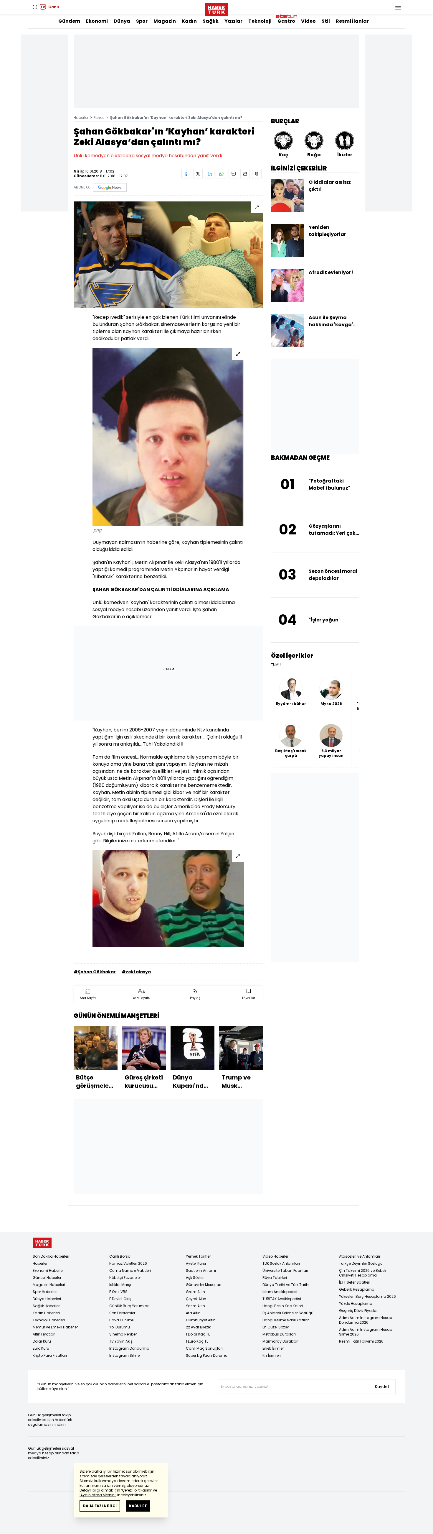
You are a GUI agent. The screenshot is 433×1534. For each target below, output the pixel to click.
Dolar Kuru (42, 1341)
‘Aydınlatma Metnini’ (98, 1494)
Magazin (164, 21)
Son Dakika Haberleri (51, 1256)
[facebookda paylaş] (186, 173)
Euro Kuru (41, 1348)
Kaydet (382, 1386)
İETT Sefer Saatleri (354, 1282)
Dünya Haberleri (47, 1298)
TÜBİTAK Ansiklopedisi (281, 1298)
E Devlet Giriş (120, 1298)
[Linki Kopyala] (257, 173)
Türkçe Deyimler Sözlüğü (361, 1263)
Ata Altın (193, 1312)
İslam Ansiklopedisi (279, 1291)
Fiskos (99, 117)
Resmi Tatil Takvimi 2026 (361, 1341)
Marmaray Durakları (280, 1341)
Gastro (286, 21)
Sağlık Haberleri (46, 1305)
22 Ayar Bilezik (198, 1327)
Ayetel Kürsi (196, 1263)
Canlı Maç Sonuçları (204, 1348)
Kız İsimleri (271, 1355)
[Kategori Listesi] (398, 7)
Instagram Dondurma (129, 1348)
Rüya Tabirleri (274, 1277)
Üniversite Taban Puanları (285, 1270)
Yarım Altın (195, 1305)
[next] (259, 1059)
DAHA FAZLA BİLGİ (100, 1505)
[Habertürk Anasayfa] (216, 8)
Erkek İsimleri (273, 1348)
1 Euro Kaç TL (197, 1341)
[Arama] (35, 7)
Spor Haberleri (45, 1291)
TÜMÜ (276, 664)
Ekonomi (97, 21)
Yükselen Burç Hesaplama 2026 (367, 1296)
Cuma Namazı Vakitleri (130, 1270)
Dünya (122, 21)
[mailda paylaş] (233, 173)
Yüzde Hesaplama (355, 1303)
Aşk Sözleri (195, 1277)
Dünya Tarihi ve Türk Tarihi (285, 1284)
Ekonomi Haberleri (49, 1270)
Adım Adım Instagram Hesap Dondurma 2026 (365, 1320)
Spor (142, 21)
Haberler (81, 117)
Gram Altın (195, 1291)
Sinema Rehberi (123, 1334)
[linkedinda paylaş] (209, 173)
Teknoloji (260, 21)
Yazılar (233, 21)
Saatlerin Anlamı (201, 1270)
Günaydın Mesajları (203, 1284)
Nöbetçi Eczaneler (125, 1277)
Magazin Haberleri (49, 1284)
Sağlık (211, 21)
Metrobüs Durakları (279, 1334)
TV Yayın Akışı (121, 1341)
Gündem (69, 21)
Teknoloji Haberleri (49, 1320)
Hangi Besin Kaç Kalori (282, 1305)
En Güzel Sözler (275, 1327)
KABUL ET (138, 1505)
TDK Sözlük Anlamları (281, 1263)
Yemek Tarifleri (198, 1256)
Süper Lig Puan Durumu (206, 1355)
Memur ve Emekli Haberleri (56, 1327)
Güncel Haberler (47, 1277)
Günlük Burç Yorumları (129, 1305)
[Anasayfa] (42, 1243)
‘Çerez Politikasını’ (136, 1490)
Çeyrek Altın (196, 1298)
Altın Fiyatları (44, 1334)
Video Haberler (275, 1256)
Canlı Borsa (119, 1256)
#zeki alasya (136, 972)
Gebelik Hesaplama (356, 1289)
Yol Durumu (119, 1327)
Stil (326, 21)
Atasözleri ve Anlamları (359, 1256)
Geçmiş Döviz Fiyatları (359, 1310)
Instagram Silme (124, 1355)
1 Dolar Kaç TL (198, 1334)
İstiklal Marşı (120, 1284)
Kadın (189, 21)
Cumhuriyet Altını (201, 1320)
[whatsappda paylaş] (221, 173)
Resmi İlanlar (352, 21)
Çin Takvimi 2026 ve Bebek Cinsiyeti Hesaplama (362, 1273)
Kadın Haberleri (46, 1312)
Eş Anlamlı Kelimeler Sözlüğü (287, 1312)
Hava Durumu (121, 1320)
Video (308, 21)
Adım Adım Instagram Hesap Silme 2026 (365, 1332)
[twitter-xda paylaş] (198, 173)
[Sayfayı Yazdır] (245, 173)
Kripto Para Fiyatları (50, 1355)
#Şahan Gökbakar (95, 972)
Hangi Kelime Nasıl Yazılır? (285, 1320)
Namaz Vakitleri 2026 (128, 1263)
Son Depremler (122, 1312)
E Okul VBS (118, 1291)
